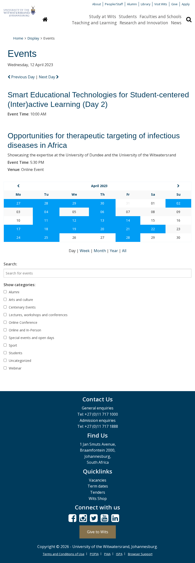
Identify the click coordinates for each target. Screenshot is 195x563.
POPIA (94, 554)
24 (18, 237)
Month (100, 250)
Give (174, 4)
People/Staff (114, 4)
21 (128, 229)
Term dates (98, 486)
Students (128, 16)
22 (153, 229)
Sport (12, 345)
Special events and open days (31, 337)
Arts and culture (20, 299)
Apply (186, 4)
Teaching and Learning (94, 22)
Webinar (14, 368)
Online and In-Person (24, 330)
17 (18, 229)
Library (145, 4)
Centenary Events (22, 307)
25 (46, 237)
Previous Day (23, 77)
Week (85, 250)
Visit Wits (160, 4)
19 (74, 229)
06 (102, 211)
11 (46, 220)
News (176, 22)
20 (102, 229)
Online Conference (22, 322)
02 (178, 203)
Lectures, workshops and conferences (38, 315)
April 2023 (99, 186)
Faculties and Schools (160, 16)
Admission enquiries (98, 420)
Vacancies (97, 480)
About (96, 4)
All (124, 250)
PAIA (107, 554)
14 (128, 220)
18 (46, 229)
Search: (10, 264)
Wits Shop (98, 498)
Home (18, 38)
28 (46, 203)
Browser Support (140, 554)
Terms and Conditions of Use (63, 554)
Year (114, 250)
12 (74, 220)
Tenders (97, 492)
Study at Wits (102, 16)
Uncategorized (19, 360)
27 (18, 203)
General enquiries (97, 408)
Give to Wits (97, 531)
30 (102, 203)
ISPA (119, 554)
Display (33, 38)
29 (74, 203)
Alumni (132, 4)
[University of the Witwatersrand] (19, 9)
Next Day (47, 77)
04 (46, 211)
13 (102, 220)
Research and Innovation (144, 22)
